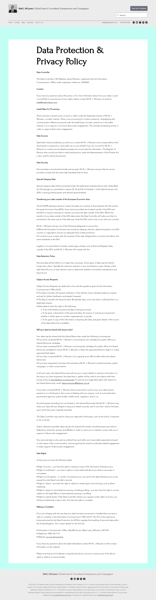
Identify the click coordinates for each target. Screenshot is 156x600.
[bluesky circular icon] (137, 22)
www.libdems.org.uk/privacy (62, 380)
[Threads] (140, 22)
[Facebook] (146, 22)
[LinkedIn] (134, 22)
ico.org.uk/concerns (54, 537)
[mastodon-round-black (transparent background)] (143, 22)
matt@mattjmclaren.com (109, 22)
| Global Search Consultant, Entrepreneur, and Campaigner (54, 8)
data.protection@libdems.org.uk (75, 383)
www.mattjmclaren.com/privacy (62, 595)
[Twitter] (75, 579)
